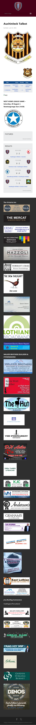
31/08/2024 (7, 90)
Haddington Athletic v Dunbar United (18, 186)
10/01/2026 (18, 170)
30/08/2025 (7, 85)
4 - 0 (22, 85)
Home (16, 82)
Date (7, 82)
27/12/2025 (18, 180)
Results (22, 82)
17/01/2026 (18, 160)
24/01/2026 (18, 150)
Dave (6, 28)
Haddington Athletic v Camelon (18, 156)
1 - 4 (22, 90)
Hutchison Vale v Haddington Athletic (18, 166)
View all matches (27, 139)
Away (27, 82)
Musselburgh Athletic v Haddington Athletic (18, 176)
